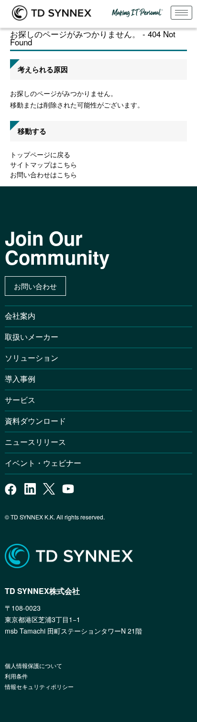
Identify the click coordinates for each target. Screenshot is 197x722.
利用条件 (16, 676)
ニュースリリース (39, 441)
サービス (20, 399)
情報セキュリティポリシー (39, 686)
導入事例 (20, 378)
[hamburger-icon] (181, 13)
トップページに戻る (40, 154)
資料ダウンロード (35, 420)
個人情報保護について (33, 665)
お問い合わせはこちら (43, 174)
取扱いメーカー (31, 336)
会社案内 (20, 315)
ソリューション (31, 357)
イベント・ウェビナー (43, 462)
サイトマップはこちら (43, 164)
